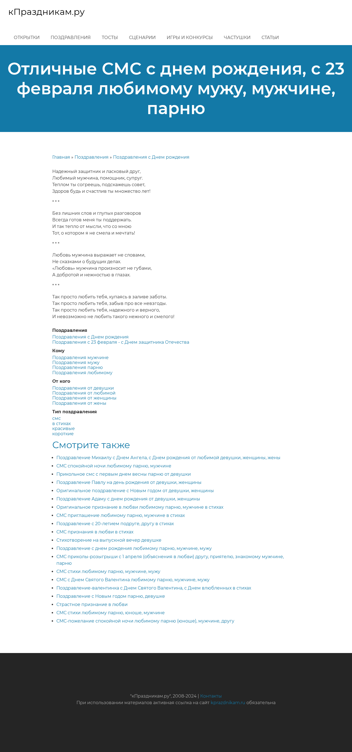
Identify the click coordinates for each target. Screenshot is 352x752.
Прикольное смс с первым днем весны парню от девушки (123, 474)
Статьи (270, 37)
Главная (61, 157)
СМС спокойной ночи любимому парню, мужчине (113, 466)
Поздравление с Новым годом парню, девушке (110, 596)
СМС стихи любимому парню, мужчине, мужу (108, 571)
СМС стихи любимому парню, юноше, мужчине (110, 612)
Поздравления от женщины (84, 398)
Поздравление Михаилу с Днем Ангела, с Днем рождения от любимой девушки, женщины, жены (168, 457)
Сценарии (142, 37)
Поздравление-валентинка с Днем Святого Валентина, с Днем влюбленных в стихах (153, 588)
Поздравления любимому (82, 372)
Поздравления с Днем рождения (151, 157)
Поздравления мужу (76, 362)
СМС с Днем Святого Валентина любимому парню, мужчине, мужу (133, 579)
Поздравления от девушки (83, 388)
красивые (63, 428)
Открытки (27, 37)
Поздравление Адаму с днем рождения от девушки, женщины (128, 499)
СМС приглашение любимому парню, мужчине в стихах (120, 515)
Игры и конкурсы (190, 37)
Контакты (211, 696)
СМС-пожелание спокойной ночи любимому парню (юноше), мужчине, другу (145, 621)
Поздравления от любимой (84, 393)
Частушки (237, 37)
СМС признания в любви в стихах (94, 532)
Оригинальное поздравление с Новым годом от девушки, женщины (135, 490)
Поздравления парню (77, 367)
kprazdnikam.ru (228, 702)
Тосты (110, 37)
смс (56, 418)
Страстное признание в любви (92, 604)
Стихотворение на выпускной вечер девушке (108, 540)
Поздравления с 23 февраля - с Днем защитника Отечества (120, 342)
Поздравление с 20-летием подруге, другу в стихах (115, 523)
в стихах (61, 423)
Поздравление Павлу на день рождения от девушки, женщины (129, 482)
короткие (63, 433)
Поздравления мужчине (80, 357)
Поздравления (71, 37)
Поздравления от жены (79, 403)
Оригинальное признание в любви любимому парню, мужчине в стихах (139, 507)
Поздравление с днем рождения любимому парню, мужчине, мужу (134, 548)
